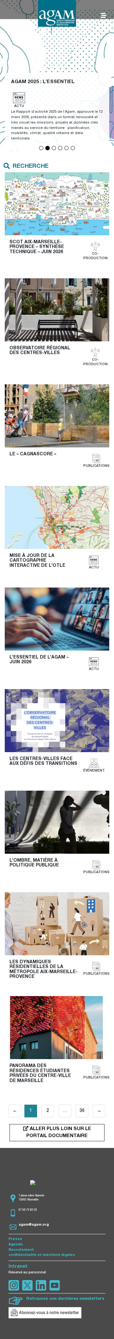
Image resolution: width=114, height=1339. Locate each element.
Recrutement (21, 1250)
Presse (15, 1239)
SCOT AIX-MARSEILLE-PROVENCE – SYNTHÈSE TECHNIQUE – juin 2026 (37, 247)
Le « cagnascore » (33, 454)
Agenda (16, 1244)
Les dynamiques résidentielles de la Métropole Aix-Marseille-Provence (44, 969)
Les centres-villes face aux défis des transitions (43, 761)
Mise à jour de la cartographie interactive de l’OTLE (37, 561)
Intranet (18, 1266)
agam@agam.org (34, 1225)
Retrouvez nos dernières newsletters (65, 1299)
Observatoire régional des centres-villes (41, 350)
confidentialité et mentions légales (42, 1255)
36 (82, 1111)
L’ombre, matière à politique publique (34, 863)
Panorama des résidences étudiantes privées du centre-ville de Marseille (41, 1073)
